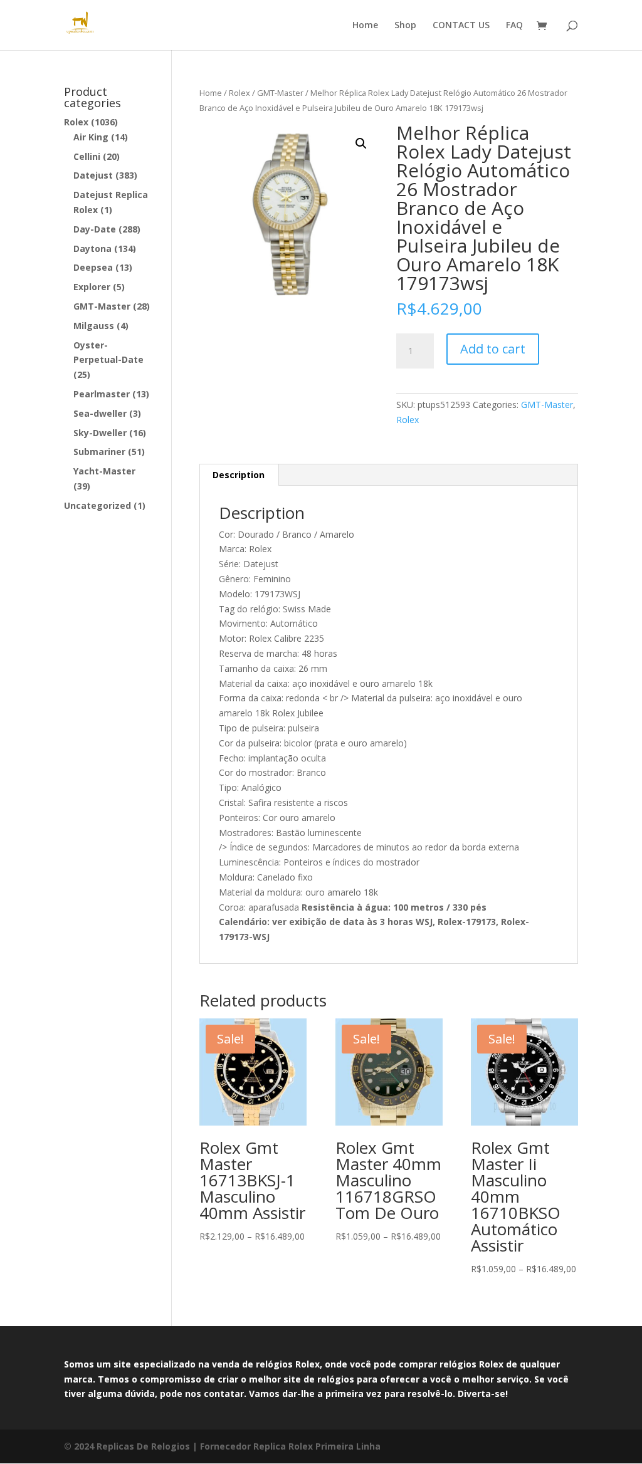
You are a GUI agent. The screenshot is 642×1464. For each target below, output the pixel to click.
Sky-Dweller (100, 433)
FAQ (514, 26)
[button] (361, 143)
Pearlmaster (101, 394)
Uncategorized (97, 505)
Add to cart (492, 348)
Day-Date (94, 229)
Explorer (91, 287)
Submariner (99, 451)
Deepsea (93, 267)
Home (365, 26)
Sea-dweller (100, 413)
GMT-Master (280, 92)
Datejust (93, 175)
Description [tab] (239, 475)
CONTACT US (461, 26)
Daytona (92, 248)
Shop (405, 26)
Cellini (86, 156)
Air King (90, 137)
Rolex (239, 92)
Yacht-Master (104, 471)
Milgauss (93, 326)
